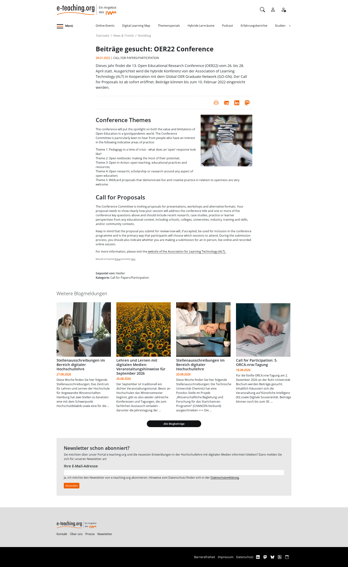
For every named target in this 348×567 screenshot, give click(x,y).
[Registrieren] (283, 9)
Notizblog (144, 36)
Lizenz (133, 259)
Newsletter (104, 534)
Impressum (225, 557)
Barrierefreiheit (204, 557)
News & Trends (123, 36)
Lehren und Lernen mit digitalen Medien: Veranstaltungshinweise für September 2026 (140, 367)
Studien (280, 26)
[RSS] (280, 556)
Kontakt (62, 534)
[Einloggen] (273, 9)
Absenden (71, 485)
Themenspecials (169, 26)
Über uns (76, 534)
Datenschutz (244, 557)
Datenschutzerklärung (225, 477)
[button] (76, 26)
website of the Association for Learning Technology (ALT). (186, 251)
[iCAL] (287, 556)
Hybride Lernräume (201, 26)
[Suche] (262, 9)
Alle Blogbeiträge (174, 423)
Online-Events (105, 26)
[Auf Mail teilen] (226, 102)
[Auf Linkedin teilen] (237, 102)
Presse (90, 534)
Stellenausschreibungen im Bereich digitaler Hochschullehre (81, 364)
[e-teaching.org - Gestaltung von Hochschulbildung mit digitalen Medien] (86, 7)
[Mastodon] (265, 556)
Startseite (102, 36)
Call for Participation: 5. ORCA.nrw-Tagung (256, 362)
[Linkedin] (258, 556)
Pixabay (118, 259)
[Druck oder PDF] (216, 102)
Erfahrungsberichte (254, 26)
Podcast (227, 26)
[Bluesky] (273, 556)
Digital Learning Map (136, 26)
